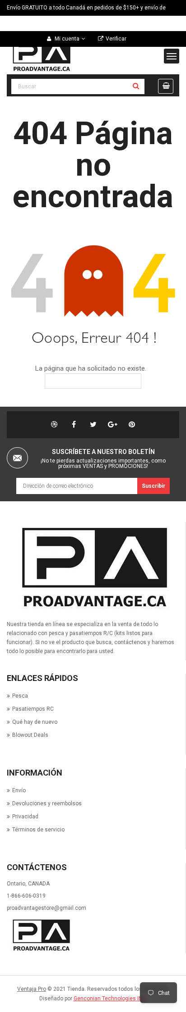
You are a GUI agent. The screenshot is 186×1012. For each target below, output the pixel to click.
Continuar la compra (99, 381)
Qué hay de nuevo (34, 722)
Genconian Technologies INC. (110, 998)
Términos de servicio (38, 829)
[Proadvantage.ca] (92, 568)
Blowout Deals (30, 735)
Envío (19, 790)
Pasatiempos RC (33, 709)
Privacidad (25, 816)
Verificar (116, 39)
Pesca (20, 696)
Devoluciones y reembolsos (47, 803)
